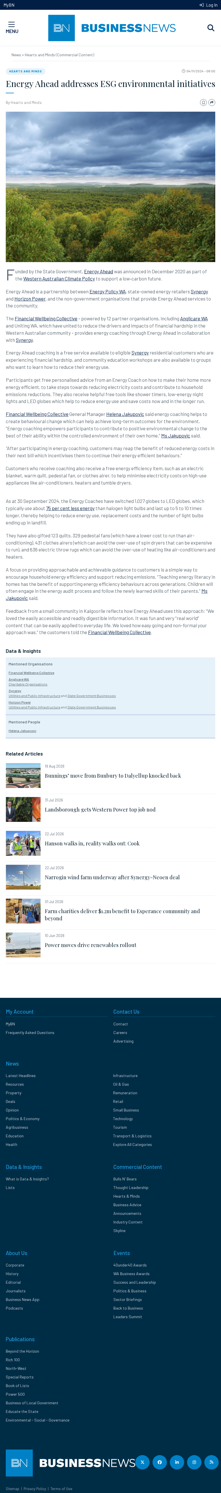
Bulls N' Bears (125, 1178)
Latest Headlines (21, 1075)
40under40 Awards (130, 1264)
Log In (211, 4)
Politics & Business (129, 1290)
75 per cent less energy (70, 508)
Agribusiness (17, 1127)
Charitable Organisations (28, 684)
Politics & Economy (22, 1118)
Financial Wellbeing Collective (46, 318)
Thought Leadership (130, 1187)
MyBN (8, 4)
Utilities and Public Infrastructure (34, 696)
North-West (16, 1368)
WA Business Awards (131, 1273)
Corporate (15, 1264)
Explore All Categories (132, 1144)
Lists (10, 1187)
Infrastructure (125, 1075)
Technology (123, 1118)
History (12, 1273)
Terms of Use (61, 1488)
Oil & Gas (121, 1084)
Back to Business (128, 1308)
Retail (118, 1101)
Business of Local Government (32, 1402)
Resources (15, 1084)
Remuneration (125, 1092)
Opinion (12, 1109)
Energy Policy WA (107, 291)
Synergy (199, 291)
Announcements (127, 1213)
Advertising (123, 1041)
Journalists (16, 1290)
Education (15, 1135)
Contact (120, 1023)
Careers (120, 1032)
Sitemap (12, 1488)
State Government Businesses (91, 696)
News (17, 54)
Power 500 (15, 1394)
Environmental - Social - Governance (37, 1420)
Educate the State (22, 1411)
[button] (211, 28)
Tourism (120, 1127)
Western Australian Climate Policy (59, 278)
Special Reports (20, 1376)
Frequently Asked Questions (30, 1032)
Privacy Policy (35, 1488)
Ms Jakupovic (175, 435)
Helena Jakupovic (125, 414)
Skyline (119, 1230)
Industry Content (128, 1221)
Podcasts (14, 1308)
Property (13, 1092)
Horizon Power (29, 298)
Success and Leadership (134, 1282)
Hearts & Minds (126, 1196)
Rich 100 (13, 1359)
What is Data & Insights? (27, 1178)
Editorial (13, 1282)
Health (11, 1144)
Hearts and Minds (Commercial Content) (59, 54)
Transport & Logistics (132, 1135)
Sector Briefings (127, 1299)
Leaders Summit (127, 1316)
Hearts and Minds (25, 71)
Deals (10, 1101)
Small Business (126, 1109)
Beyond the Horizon (22, 1351)
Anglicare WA (194, 318)
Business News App (22, 1299)
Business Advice (127, 1204)
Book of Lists (17, 1385)
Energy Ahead (98, 271)
